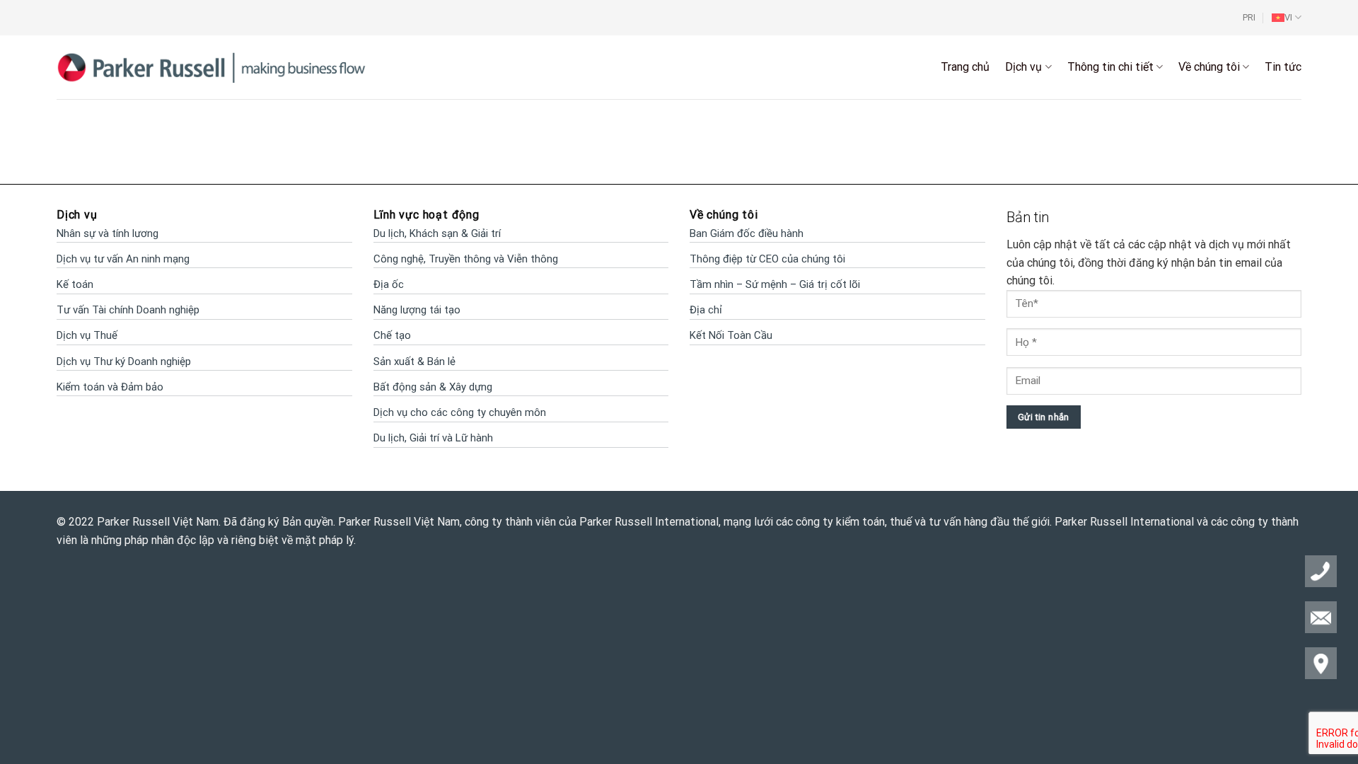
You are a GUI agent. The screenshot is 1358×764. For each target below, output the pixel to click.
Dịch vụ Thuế (87, 335)
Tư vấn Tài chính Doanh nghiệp (128, 309)
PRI (1249, 17)
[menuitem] (1286, 17)
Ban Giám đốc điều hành (746, 233)
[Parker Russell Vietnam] (212, 67)
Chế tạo (392, 335)
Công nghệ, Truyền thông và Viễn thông (465, 259)
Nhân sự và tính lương (107, 233)
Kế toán (75, 284)
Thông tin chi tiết (1110, 67)
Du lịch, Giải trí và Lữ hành (433, 438)
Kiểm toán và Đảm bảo (110, 387)
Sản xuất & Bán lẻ (414, 361)
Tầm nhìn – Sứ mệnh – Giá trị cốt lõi (775, 284)
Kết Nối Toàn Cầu (731, 335)
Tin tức (1283, 67)
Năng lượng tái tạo (416, 309)
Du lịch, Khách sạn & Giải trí (437, 233)
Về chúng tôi (1209, 67)
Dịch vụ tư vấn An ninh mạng (123, 259)
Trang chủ (965, 67)
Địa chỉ (706, 309)
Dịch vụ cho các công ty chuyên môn (459, 412)
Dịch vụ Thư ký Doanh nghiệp (124, 361)
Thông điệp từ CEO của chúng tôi (767, 259)
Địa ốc (388, 284)
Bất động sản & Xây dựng (432, 387)
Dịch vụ (1023, 67)
